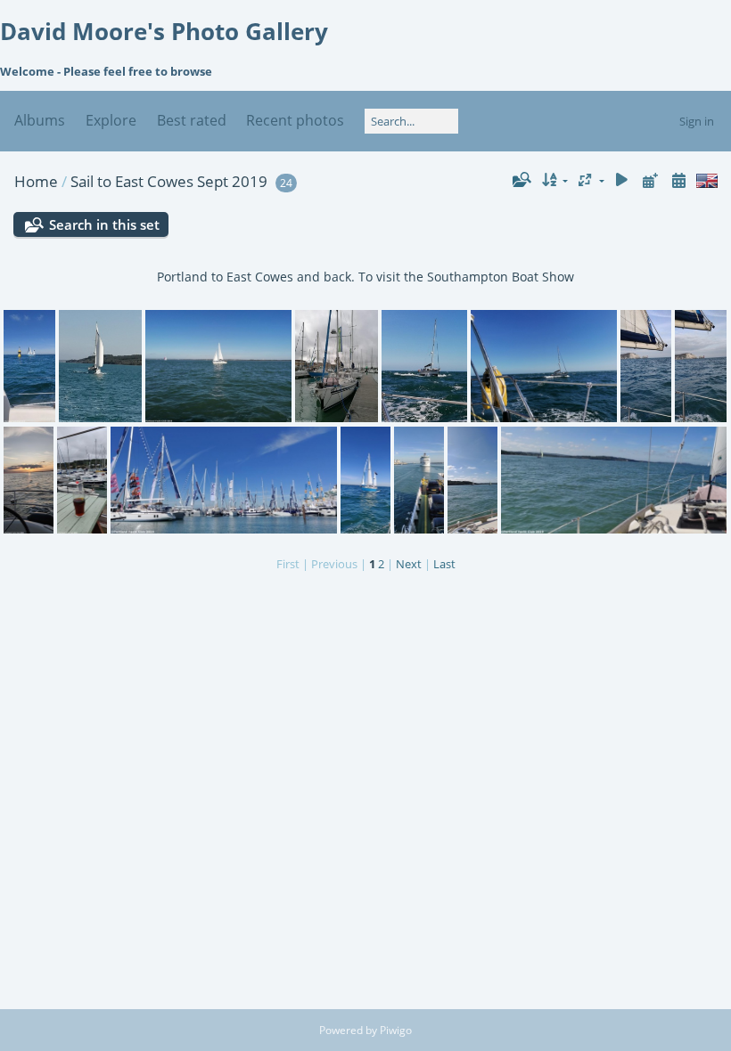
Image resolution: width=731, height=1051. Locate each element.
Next (409, 564)
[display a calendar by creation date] (678, 180)
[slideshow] (622, 180)
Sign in (696, 121)
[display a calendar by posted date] (650, 180)
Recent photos (295, 120)
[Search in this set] (520, 180)
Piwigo (396, 1030)
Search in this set (104, 224)
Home (36, 181)
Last (444, 564)
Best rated (191, 120)
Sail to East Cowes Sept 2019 (168, 181)
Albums (39, 120)
